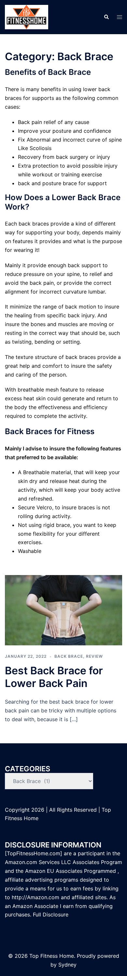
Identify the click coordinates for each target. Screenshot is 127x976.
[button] (106, 17)
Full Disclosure (51, 914)
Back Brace (68, 656)
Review (94, 656)
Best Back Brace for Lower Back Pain (54, 676)
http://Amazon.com (35, 897)
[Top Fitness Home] (26, 16)
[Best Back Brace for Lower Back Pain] (63, 609)
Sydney (67, 964)
